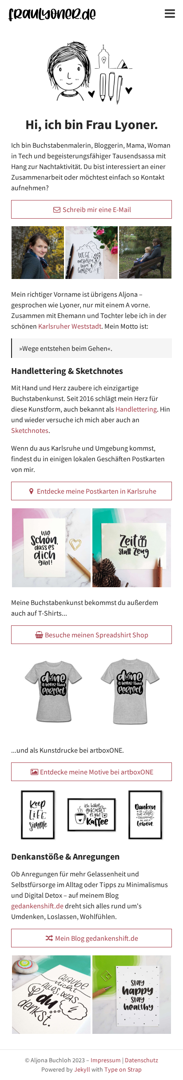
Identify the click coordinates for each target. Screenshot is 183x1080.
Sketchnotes (29, 430)
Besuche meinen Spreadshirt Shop (96, 634)
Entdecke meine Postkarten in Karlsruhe (96, 491)
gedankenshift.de (37, 905)
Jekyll (82, 1069)
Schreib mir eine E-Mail (96, 209)
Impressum (106, 1060)
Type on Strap (123, 1069)
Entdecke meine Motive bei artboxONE (96, 771)
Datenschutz (141, 1060)
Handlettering (136, 409)
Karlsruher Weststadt (69, 326)
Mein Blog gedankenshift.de (96, 938)
